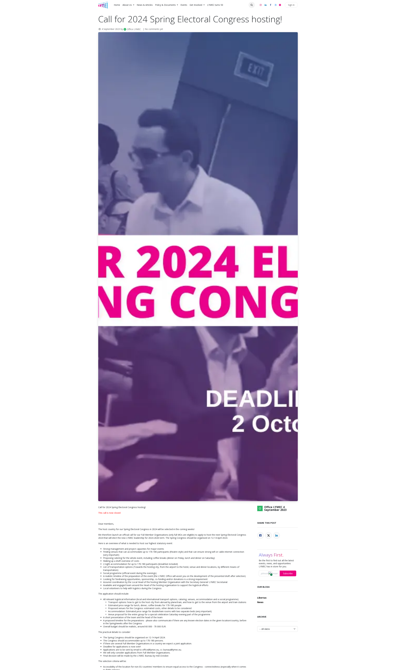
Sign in (291, 4)
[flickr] (280, 5)
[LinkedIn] (265, 5)
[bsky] (275, 5)
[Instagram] (260, 5)
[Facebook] (270, 5)
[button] (252, 5)
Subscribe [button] (288, 573)
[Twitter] (268, 535)
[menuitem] (117, 5)
